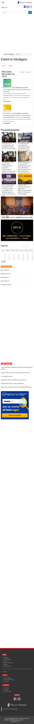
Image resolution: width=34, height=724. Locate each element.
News (5, 671)
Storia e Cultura (8, 662)
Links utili (6, 681)
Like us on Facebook (10, 709)
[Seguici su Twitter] (28, 6)
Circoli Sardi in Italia (9, 679)
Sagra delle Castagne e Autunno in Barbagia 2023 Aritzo (16, 387)
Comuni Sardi (7, 678)
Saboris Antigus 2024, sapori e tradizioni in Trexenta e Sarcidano (17, 115)
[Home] (25, 2)
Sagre (5, 661)
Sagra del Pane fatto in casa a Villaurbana (12, 383)
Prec (22, 72)
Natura (6, 664)
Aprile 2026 (4, 277)
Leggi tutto (7, 101)
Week (10, 65)
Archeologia (7, 659)
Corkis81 (20, 721)
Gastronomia (7, 666)
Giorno (4, 66)
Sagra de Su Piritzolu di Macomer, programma (13, 380)
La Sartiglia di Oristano (8, 145)
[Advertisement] (17, 32)
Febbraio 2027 (5, 273)
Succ (27, 72)
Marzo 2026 (4, 281)
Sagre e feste (8, 87)
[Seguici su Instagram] (31, 6)
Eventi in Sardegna (9, 54)
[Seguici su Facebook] (25, 6)
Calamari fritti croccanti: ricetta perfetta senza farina (15, 372)
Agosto (4, 245)
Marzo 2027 (4, 270)
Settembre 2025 (5, 284)
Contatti (6, 689)
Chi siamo (6, 688)
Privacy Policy (7, 691)
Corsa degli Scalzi (23, 145)
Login (5, 7)
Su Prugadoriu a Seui (7, 188)
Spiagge (6, 657)
